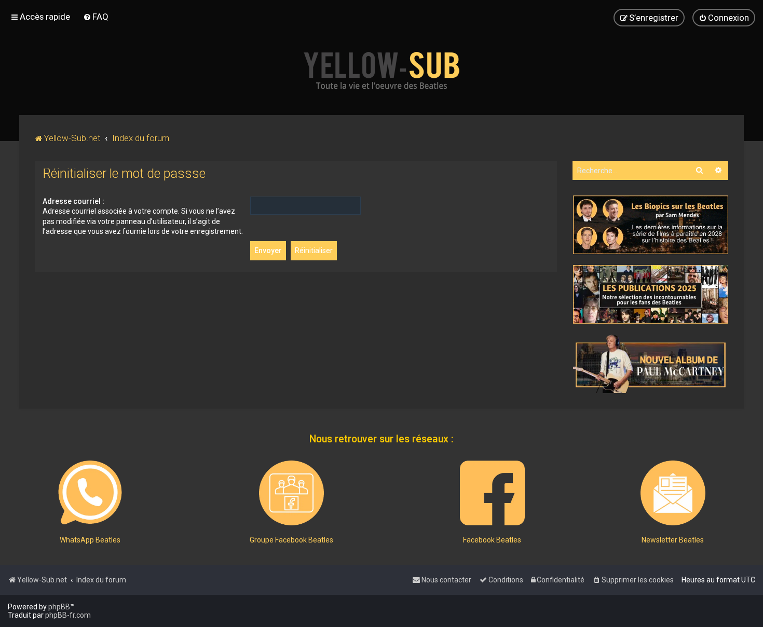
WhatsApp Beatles (90, 540)
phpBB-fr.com (68, 615)
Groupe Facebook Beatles (291, 540)
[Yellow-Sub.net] (381, 70)
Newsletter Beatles (673, 540)
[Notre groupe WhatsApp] (90, 493)
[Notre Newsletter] (673, 493)
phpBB (59, 607)
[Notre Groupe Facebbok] (291, 493)
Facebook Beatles (492, 540)
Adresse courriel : (73, 201)
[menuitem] (95, 16)
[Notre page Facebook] (492, 493)
